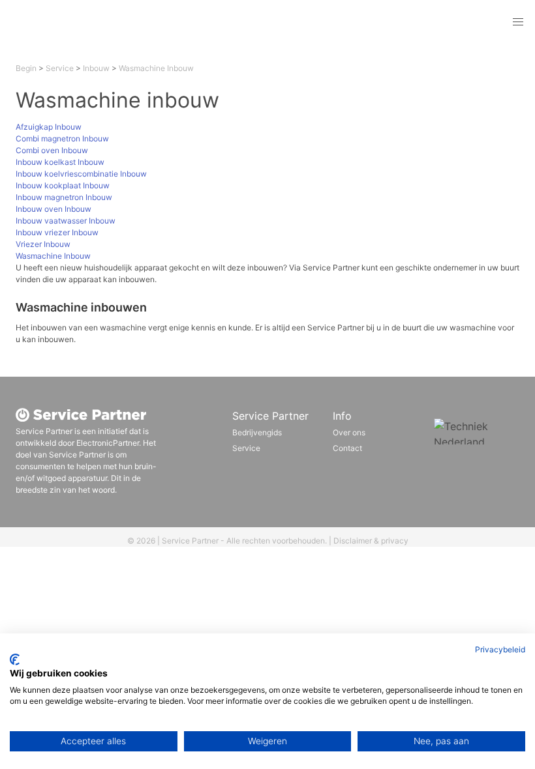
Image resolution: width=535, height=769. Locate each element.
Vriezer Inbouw (43, 244)
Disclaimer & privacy (370, 540)
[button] (518, 22)
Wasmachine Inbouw (156, 68)
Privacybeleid (500, 649)
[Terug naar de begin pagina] (100, 22)
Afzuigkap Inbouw (49, 127)
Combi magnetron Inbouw (62, 138)
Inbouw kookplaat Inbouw (63, 185)
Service (60, 68)
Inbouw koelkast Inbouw (60, 162)
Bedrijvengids (257, 432)
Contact (347, 448)
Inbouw (96, 68)
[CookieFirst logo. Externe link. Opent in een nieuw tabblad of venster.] (15, 659)
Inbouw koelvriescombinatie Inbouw (81, 174)
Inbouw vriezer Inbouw (57, 232)
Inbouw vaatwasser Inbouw (65, 220)
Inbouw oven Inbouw (53, 209)
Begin (26, 68)
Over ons (349, 432)
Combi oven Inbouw (52, 150)
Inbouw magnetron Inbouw (64, 197)
